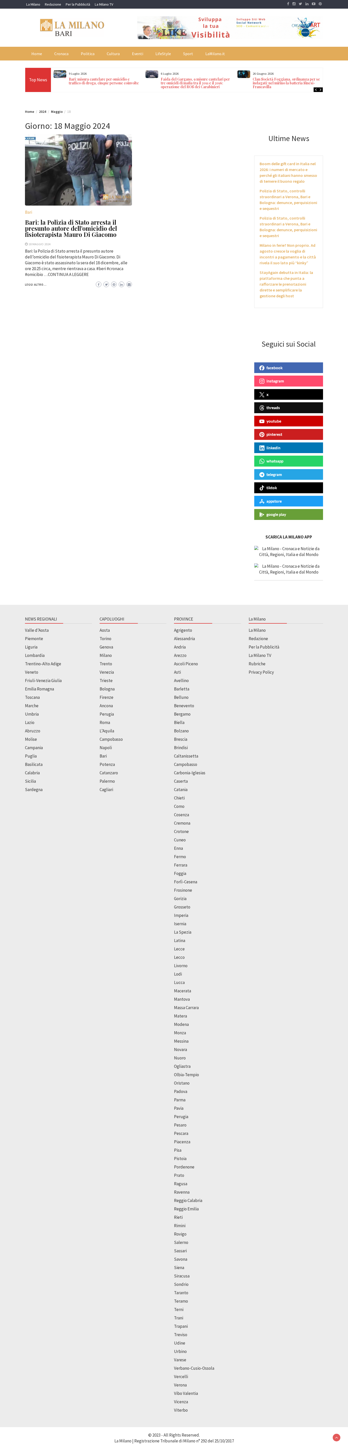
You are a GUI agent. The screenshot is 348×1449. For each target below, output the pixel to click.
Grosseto (182, 907)
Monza (180, 1033)
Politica (88, 53)
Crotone (181, 831)
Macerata (182, 991)
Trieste (106, 680)
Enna (178, 848)
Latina (179, 940)
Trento (106, 664)
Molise (31, 739)
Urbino (180, 1351)
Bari (28, 212)
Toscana (32, 697)
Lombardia (35, 655)
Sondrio (181, 1284)
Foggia (180, 873)
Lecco (179, 957)
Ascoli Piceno (186, 664)
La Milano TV (104, 4)
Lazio (29, 722)
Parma (179, 1100)
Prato (179, 1175)
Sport (188, 53)
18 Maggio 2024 (39, 244)
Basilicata (34, 764)
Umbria (32, 714)
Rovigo (180, 1234)
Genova (106, 647)
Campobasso (111, 739)
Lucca (179, 982)
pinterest (274, 434)
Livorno (181, 965)
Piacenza (182, 1142)
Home (36, 53)
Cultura (113, 53)
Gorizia (180, 898)
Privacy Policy (261, 672)
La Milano (33, 4)
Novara (180, 1049)
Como (179, 806)
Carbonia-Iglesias (189, 773)
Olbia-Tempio (186, 1074)
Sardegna (34, 789)
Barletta (181, 689)
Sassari (180, 1251)
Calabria (32, 773)
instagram (275, 381)
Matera (180, 1016)
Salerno (181, 1242)
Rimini (179, 1225)
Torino (105, 638)
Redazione (53, 4)
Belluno (181, 697)
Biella (179, 722)
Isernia (180, 924)
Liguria (31, 647)
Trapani (181, 1326)
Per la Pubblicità (78, 4)
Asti (177, 672)
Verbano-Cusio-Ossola (194, 1368)
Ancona (106, 705)
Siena (179, 1267)
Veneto (31, 672)
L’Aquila (107, 731)
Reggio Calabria (188, 1200)
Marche (31, 705)
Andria (180, 647)
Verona (180, 1385)
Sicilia (30, 781)
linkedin (273, 447)
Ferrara (180, 865)
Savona (180, 1259)
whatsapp (274, 461)
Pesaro (180, 1125)
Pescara (181, 1133)
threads (273, 407)
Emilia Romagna (39, 689)
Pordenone (184, 1167)
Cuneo (180, 840)
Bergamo (182, 714)
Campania (34, 747)
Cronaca (61, 53)
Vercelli (181, 1376)
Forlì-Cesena (185, 882)
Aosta (105, 630)
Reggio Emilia (186, 1209)
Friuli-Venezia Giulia (43, 680)
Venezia (107, 672)
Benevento (184, 705)
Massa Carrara (186, 1007)
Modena (181, 1024)
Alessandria (184, 638)
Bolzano (181, 731)
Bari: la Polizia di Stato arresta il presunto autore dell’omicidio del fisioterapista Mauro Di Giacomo (71, 228)
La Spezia (182, 932)
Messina (181, 1041)
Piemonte (34, 638)
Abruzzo (32, 731)
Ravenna (182, 1192)
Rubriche (257, 664)
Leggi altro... (36, 284)
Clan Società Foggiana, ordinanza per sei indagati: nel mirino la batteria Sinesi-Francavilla (287, 83)
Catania (181, 789)
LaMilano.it (215, 53)
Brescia (180, 739)
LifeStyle (163, 53)
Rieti (178, 1217)
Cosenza (181, 815)
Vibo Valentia (186, 1393)
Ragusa (180, 1183)
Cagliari (106, 789)
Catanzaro (109, 773)
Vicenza (181, 1402)
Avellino (181, 680)
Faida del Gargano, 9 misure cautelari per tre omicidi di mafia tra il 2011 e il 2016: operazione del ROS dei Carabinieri (195, 83)
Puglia (31, 756)
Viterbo (181, 1410)
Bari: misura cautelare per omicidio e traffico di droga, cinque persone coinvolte (104, 81)
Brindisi (181, 747)
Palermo (107, 781)
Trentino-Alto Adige (43, 664)
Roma (105, 722)
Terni (178, 1309)
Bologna (107, 689)
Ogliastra (182, 1066)
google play (276, 514)
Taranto (181, 1293)
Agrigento (183, 630)
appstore (274, 501)
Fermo (180, 856)
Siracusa (182, 1276)
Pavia (178, 1108)
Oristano (182, 1083)
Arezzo (180, 655)
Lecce (179, 949)
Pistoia (180, 1158)
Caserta (181, 781)
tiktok (271, 487)
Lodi (178, 974)
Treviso (180, 1334)
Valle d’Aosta (37, 630)
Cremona (182, 823)
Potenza (107, 764)
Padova (180, 1091)
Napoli (106, 747)
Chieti (179, 798)
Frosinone (183, 890)
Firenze (106, 697)
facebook (274, 367)
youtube (273, 421)
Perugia (107, 714)
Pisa (177, 1150)
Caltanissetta (186, 756)
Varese (180, 1360)
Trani (178, 1318)
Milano (106, 655)
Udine (179, 1343)
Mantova (182, 999)
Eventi (137, 53)
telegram (274, 474)
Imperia (181, 915)
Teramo (181, 1301)
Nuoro (180, 1058)
